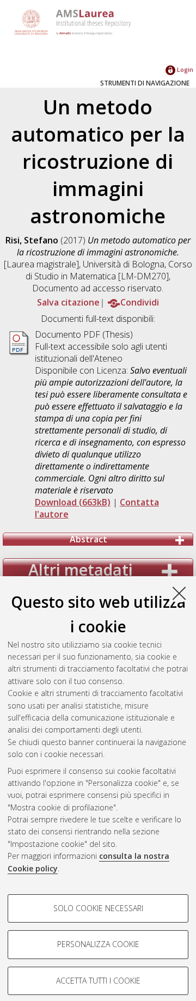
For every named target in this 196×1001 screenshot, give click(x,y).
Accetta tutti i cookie (98, 980)
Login (184, 69)
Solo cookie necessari (98, 908)
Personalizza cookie (98, 944)
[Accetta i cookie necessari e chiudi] (179, 593)
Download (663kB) (73, 502)
